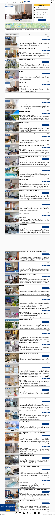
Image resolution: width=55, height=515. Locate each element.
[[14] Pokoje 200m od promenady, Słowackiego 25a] (12, 195)
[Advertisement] (27, 242)
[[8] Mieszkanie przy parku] (12, 127)
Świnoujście (7, 37)
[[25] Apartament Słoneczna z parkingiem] (12, 335)
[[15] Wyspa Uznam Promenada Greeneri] (12, 206)
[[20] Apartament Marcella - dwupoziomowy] (12, 278)
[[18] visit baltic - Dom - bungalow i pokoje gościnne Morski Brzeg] (12, 256)
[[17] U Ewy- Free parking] (12, 229)
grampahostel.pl (27, 1)
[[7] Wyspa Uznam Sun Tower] (12, 115)
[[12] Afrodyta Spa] (12, 172)
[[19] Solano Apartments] (12, 267)
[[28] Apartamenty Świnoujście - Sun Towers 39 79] (12, 369)
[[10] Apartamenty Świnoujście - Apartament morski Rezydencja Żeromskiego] (12, 149)
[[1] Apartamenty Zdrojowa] (12, 41)
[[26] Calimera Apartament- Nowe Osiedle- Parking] (12, 346)
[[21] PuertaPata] (12, 290)
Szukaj (42, 19)
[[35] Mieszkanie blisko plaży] (12, 448)
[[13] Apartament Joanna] (12, 183)
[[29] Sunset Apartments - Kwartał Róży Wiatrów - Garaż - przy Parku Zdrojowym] (12, 380)
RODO (5, 508)
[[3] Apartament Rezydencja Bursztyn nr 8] (12, 64)
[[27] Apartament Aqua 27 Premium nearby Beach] (12, 358)
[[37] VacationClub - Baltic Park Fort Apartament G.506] (12, 471)
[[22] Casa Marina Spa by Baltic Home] (12, 301)
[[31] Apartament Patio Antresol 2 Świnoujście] (12, 403)
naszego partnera (33, 306)
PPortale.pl (4, 514)
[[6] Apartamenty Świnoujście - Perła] (12, 104)
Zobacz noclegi (46, 39)
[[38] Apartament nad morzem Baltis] (12, 482)
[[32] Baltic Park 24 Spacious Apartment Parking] (12, 414)
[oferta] (8, 57)
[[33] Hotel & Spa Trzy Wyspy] (12, 426)
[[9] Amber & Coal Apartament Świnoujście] (12, 138)
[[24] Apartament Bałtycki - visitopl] (12, 324)
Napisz (54, 514)
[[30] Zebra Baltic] (12, 392)
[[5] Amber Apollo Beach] (12, 86)
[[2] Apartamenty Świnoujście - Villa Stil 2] (12, 52)
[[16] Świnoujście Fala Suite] (12, 217)
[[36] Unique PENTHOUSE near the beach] (12, 460)
